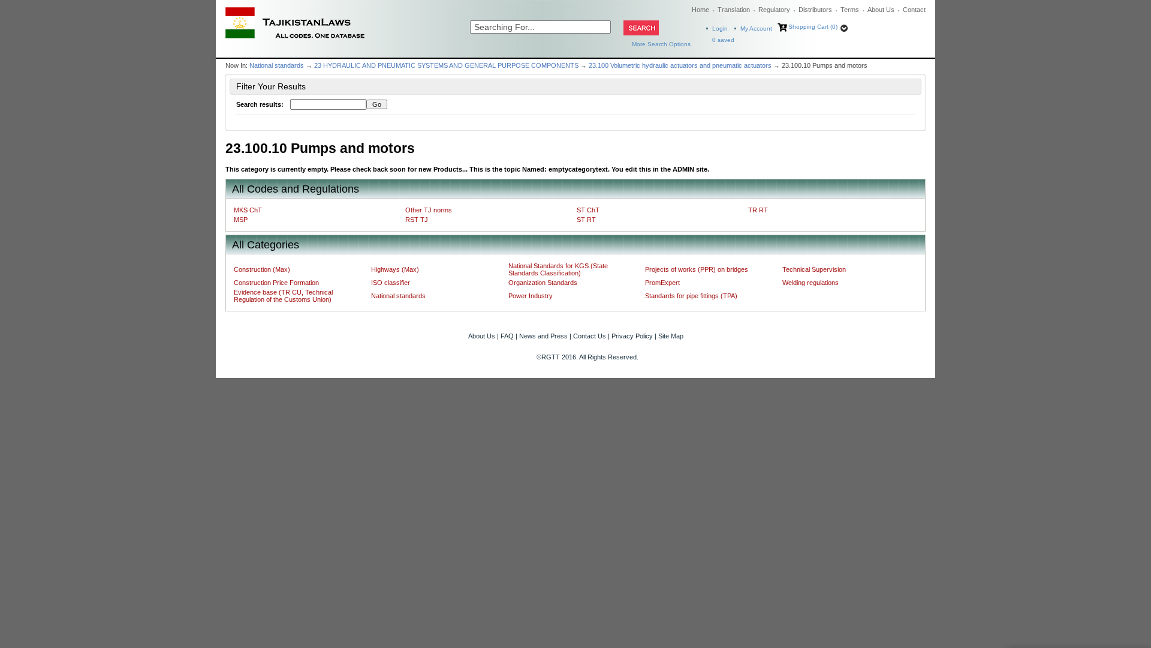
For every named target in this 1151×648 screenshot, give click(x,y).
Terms (849, 9)
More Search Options (661, 44)
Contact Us (589, 336)
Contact (914, 9)
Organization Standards (542, 282)
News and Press (543, 336)
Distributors (815, 9)
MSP (241, 219)
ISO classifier (390, 282)
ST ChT (588, 210)
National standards (276, 65)
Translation (734, 9)
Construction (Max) (262, 269)
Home (700, 9)
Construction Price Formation (276, 282)
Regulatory (774, 9)
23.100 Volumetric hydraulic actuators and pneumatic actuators (680, 65)
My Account (756, 28)
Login (720, 28)
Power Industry (530, 295)
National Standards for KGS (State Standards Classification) (558, 269)
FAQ (507, 336)
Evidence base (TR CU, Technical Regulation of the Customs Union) (283, 296)
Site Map (670, 336)
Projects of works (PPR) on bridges (696, 269)
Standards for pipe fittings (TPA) (691, 295)
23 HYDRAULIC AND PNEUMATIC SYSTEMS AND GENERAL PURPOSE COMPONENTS (446, 65)
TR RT (758, 210)
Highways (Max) (395, 269)
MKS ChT (248, 210)
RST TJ (416, 219)
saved (723, 40)
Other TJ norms (428, 210)
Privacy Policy (632, 336)
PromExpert (662, 282)
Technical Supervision (814, 269)
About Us (880, 9)
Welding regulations (810, 282)
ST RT (586, 219)
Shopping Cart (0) (812, 26)
